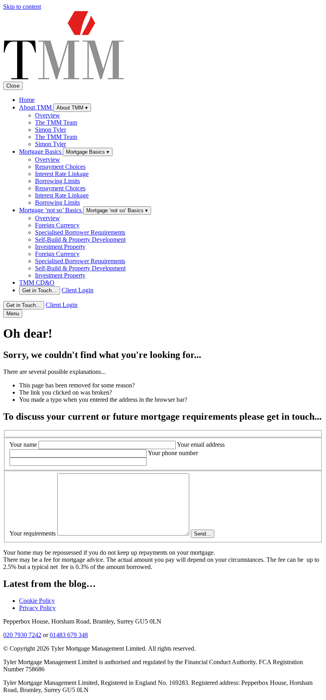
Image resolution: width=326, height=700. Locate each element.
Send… (202, 534)
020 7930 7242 (22, 635)
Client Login (77, 290)
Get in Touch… (39, 290)
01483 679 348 (69, 635)
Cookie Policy (37, 600)
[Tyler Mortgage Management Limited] (63, 77)
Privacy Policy (37, 607)
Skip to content (22, 6)
